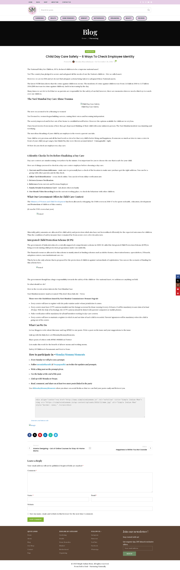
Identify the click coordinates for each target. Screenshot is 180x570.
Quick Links (32, 531)
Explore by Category (68, 531)
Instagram (94, 535)
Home (84, 38)
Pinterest (94, 539)
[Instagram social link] (145, 2)
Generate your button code (39, 420)
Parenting (94, 38)
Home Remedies (65, 542)
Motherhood (63, 549)
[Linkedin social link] (45, 435)
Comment (32, 470)
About (29, 539)
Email (94, 495)
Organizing (63, 553)
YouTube (94, 542)
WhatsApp (94, 549)
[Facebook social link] (140, 2)
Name (30, 495)
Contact (30, 549)
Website (30, 504)
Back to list (90, 448)
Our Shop (30, 546)
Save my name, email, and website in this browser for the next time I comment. (61, 514)
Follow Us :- (96, 531)
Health (61, 539)
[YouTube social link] (148, 2)
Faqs (29, 553)
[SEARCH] (148, 10)
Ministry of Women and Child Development (48, 202)
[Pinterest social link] (151, 2)
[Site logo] (32, 10)
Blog (29, 542)
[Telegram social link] (56, 435)
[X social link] (143, 2)
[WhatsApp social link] (50, 435)
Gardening (63, 535)
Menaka (45, 378)
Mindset (62, 546)
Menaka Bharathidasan (84, 62)
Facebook (94, 546)
